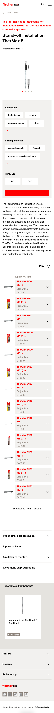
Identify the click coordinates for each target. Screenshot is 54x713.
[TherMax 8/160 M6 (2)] (8, 440)
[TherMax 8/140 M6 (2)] (8, 406)
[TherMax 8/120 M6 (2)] (8, 372)
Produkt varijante (11, 48)
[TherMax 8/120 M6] (8, 389)
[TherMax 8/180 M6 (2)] (8, 474)
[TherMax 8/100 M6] (8, 355)
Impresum (28, 707)
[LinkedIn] (10, 694)
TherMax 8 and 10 (13, 12)
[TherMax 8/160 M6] (8, 457)
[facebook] (26, 694)
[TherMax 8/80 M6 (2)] (8, 304)
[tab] (22, 91)
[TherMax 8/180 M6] (8, 491)
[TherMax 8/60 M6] (8, 287)
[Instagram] (4, 694)
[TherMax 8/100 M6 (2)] (8, 338)
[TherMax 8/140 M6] (8, 423)
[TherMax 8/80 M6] (8, 321)
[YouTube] (21, 694)
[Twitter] (15, 694)
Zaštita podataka (42, 707)
